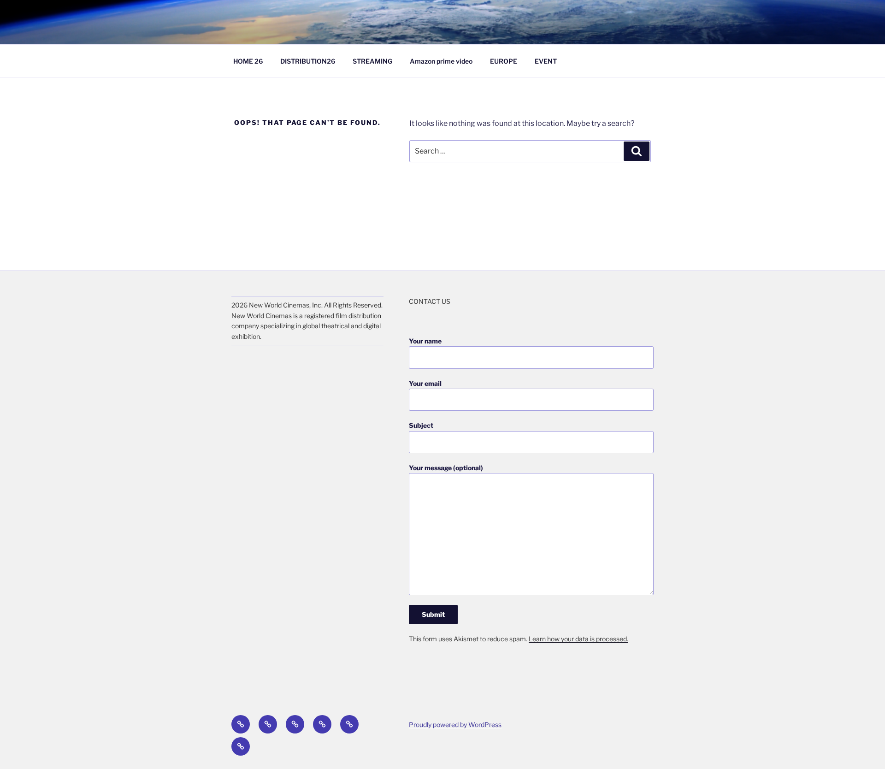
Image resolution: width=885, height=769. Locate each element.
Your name (425, 341)
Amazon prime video (441, 61)
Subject (421, 425)
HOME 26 (248, 61)
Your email (425, 383)
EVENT (546, 61)
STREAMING (372, 61)
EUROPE (503, 61)
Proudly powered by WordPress (455, 724)
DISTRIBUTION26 (307, 61)
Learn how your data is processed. (578, 639)
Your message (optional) (446, 468)
